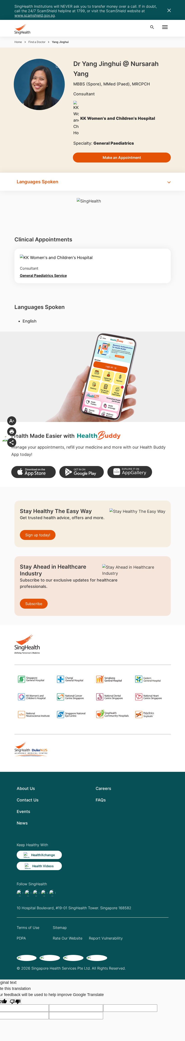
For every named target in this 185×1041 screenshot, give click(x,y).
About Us (26, 788)
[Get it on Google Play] (81, 472)
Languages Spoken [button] (37, 181)
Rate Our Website (67, 938)
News (22, 823)
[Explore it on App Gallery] (129, 472)
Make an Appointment (122, 157)
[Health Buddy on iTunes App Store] (33, 472)
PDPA (21, 938)
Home (18, 42)
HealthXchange (43, 855)
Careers (103, 788)
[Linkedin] (36, 893)
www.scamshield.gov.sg (34, 15)
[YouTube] (52, 893)
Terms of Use (28, 927)
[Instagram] (44, 893)
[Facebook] (20, 893)
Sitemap (60, 927)
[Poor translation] (15, 1001)
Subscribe (33, 603)
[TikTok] (28, 893)
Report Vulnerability (106, 938)
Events (23, 811)
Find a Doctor (36, 42)
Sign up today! (37, 535)
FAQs (101, 800)
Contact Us (28, 800)
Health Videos (43, 866)
